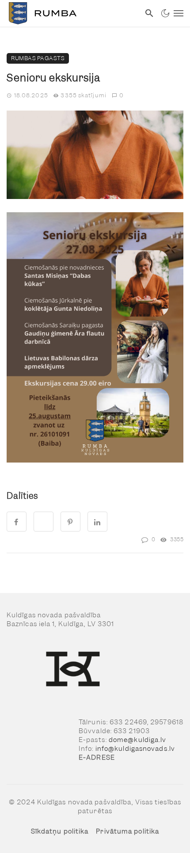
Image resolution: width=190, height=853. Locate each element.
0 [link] (121, 95)
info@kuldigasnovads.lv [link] (135, 748)
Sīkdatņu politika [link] (60, 831)
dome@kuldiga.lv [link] (138, 739)
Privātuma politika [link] (127, 831)
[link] (70, 13)
